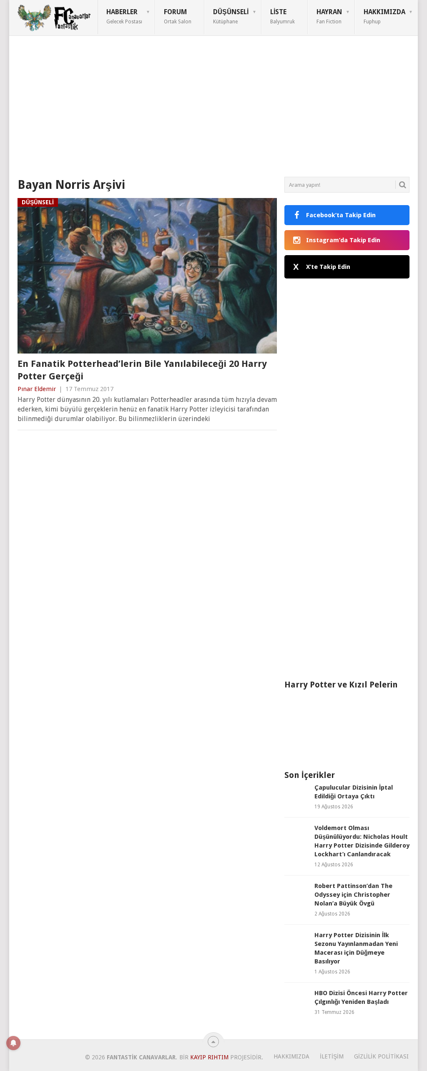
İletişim (332, 1056)
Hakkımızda (384, 16)
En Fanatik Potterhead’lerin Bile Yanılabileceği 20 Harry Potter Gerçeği (142, 370)
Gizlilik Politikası (381, 1056)
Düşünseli (231, 16)
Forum (177, 16)
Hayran (329, 16)
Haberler (124, 16)
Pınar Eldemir (37, 389)
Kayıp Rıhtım (209, 1057)
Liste (282, 16)
